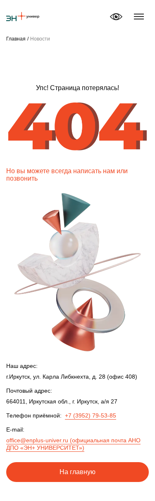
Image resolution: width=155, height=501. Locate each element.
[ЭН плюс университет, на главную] (22, 16)
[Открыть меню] (139, 16)
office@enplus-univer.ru (73, 444)
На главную (77, 471)
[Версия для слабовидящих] (116, 16)
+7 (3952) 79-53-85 (90, 415)
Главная (16, 39)
